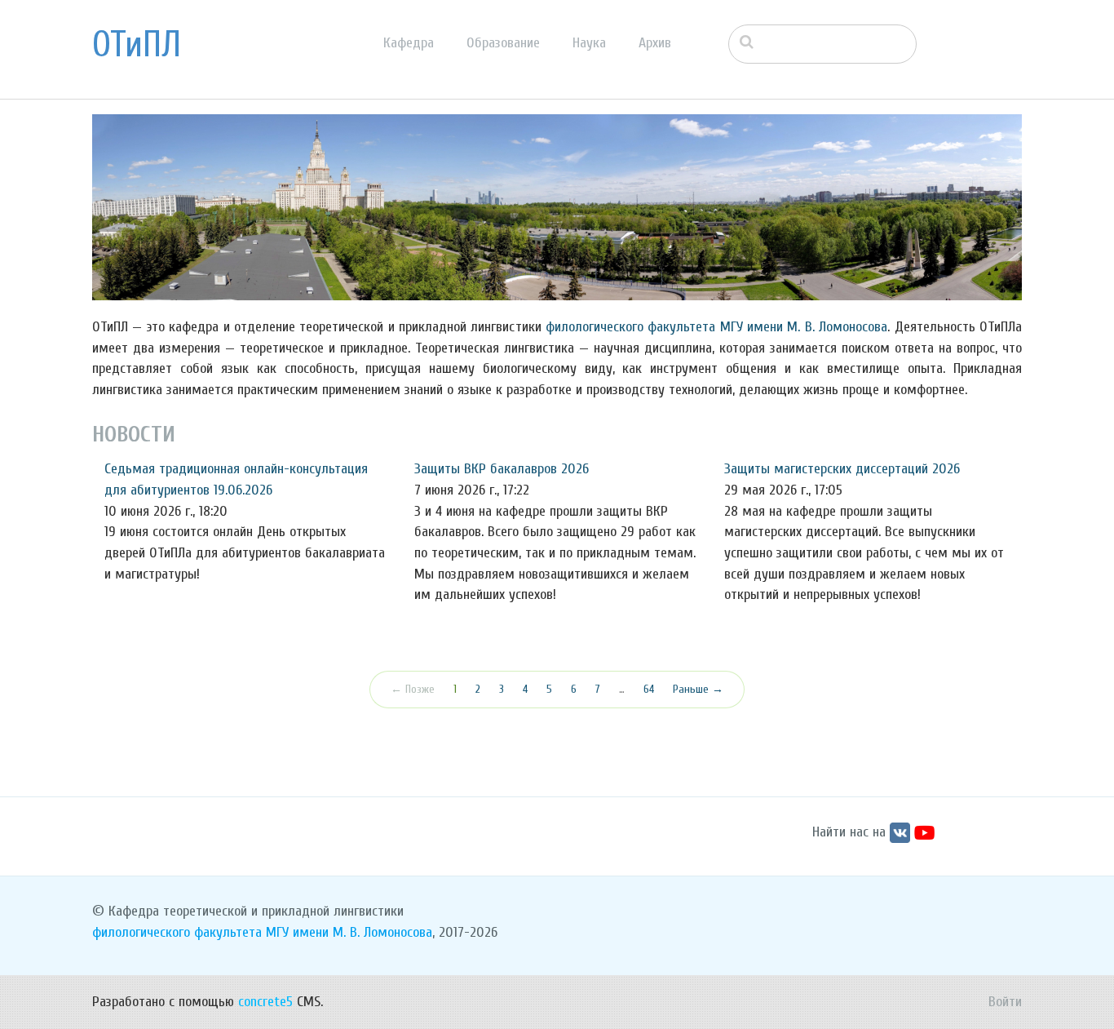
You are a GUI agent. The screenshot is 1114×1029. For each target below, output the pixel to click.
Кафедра (408, 42)
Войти (1005, 1001)
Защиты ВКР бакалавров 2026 (501, 468)
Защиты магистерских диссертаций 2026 (842, 468)
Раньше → (698, 689)
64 (648, 689)
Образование (503, 42)
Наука (589, 42)
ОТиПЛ (136, 45)
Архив (655, 42)
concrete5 (265, 1001)
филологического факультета (630, 326)
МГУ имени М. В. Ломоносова (804, 326)
